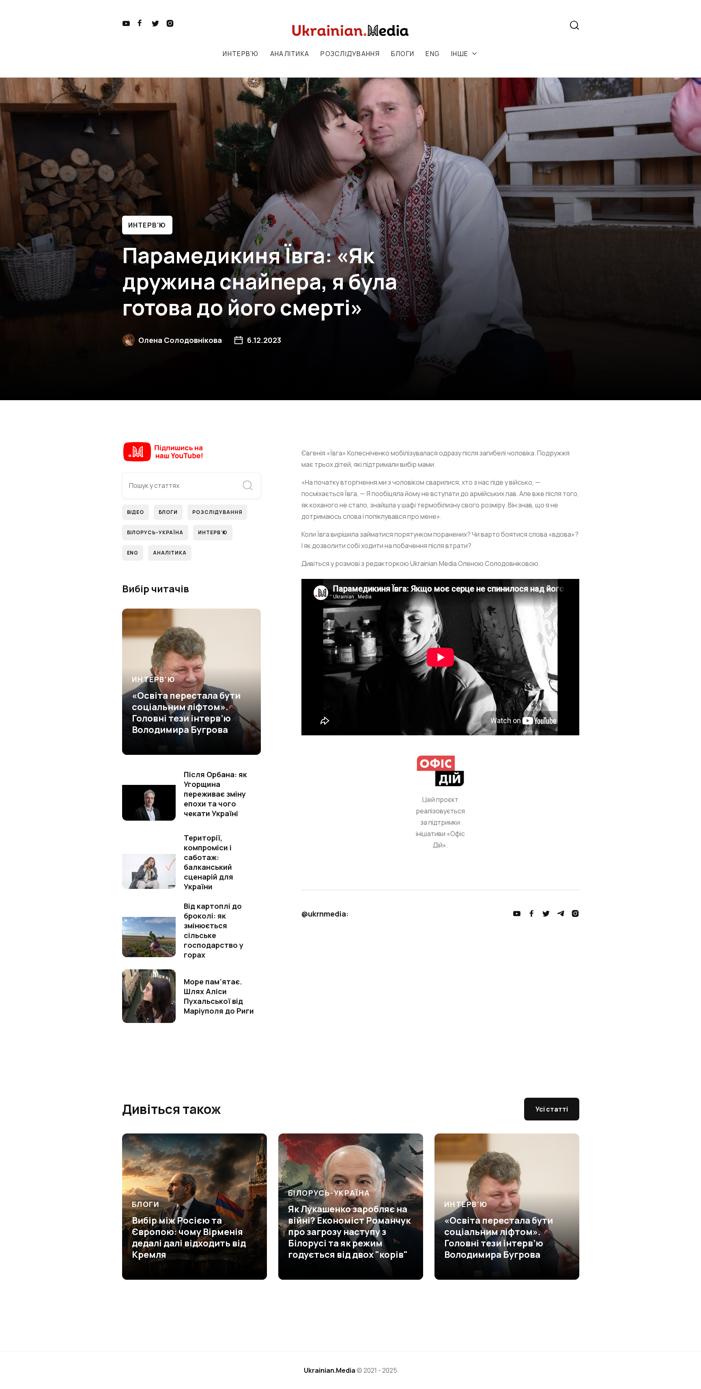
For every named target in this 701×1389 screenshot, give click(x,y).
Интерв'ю (147, 225)
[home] (352, 30)
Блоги (168, 512)
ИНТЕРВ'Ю (240, 53)
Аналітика (170, 552)
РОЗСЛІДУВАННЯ (350, 53)
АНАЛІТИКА (290, 53)
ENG (433, 53)
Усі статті (551, 1109)
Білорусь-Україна (155, 532)
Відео (135, 512)
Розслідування (217, 512)
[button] (529, 25)
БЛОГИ (402, 53)
